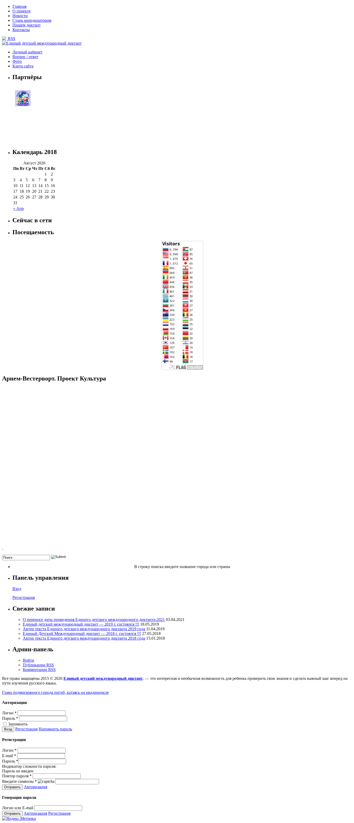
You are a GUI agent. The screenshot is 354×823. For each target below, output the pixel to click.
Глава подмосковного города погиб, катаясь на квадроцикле (55, 692)
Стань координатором (31, 20)
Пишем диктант (26, 25)
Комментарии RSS (39, 669)
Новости (20, 15)
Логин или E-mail (17, 808)
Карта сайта (22, 66)
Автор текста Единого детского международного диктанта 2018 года (84, 638)
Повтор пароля (17, 776)
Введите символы (19, 781)
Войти (28, 660)
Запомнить (17, 724)
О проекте (21, 11)
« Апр (18, 208)
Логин (9, 713)
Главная (19, 6)
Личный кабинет (27, 52)
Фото (17, 61)
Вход (16, 588)
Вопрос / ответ (25, 56)
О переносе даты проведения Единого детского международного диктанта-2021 (94, 619)
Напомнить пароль (55, 729)
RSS (11, 38)
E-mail (9, 755)
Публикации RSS (38, 665)
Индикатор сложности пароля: (29, 766)
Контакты (21, 29)
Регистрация (23, 597)
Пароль (10, 718)
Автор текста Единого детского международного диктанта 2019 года (84, 629)
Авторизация (35, 787)
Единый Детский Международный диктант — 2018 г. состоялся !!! (82, 633)
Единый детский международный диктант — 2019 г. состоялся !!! (81, 624)
